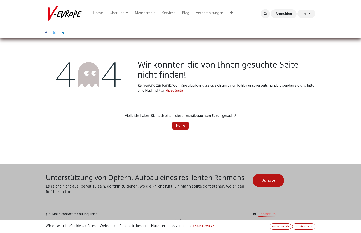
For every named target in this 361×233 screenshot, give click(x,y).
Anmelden (284, 13)
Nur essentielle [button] (281, 226)
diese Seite (174, 90)
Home (180, 125)
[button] (265, 13)
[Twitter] (54, 32)
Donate (268, 180)
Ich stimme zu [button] (304, 226)
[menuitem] (98, 14)
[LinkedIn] (62, 32)
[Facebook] (46, 32)
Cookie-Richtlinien (203, 226)
